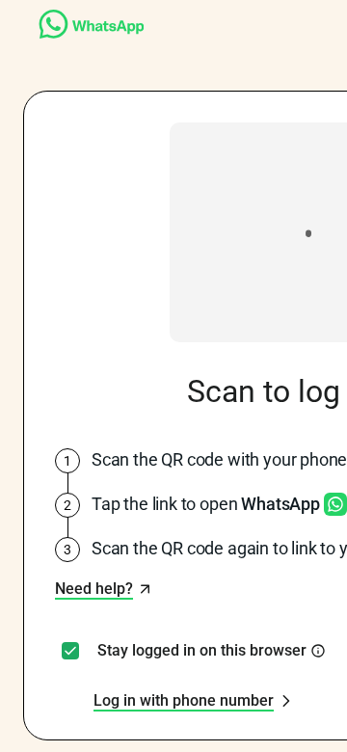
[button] (103, 589)
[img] (318, 650)
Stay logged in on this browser (202, 650)
